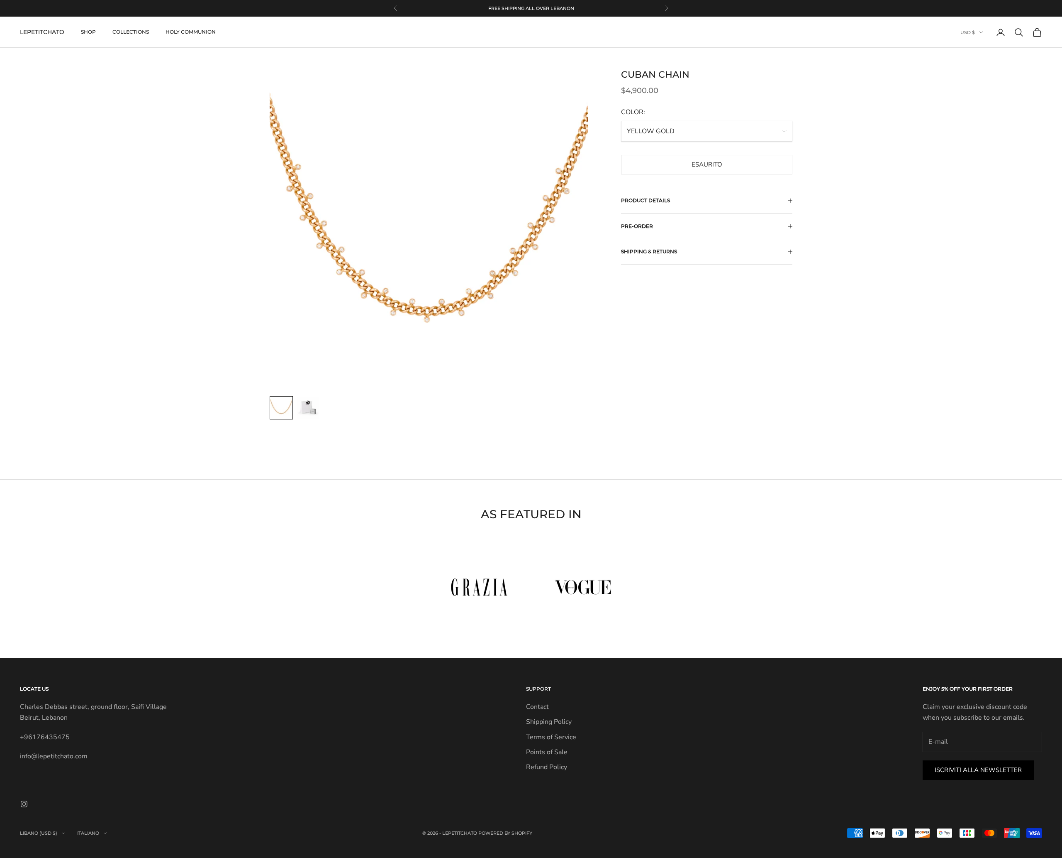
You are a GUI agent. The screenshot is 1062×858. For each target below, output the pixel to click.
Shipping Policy (549, 721)
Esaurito (707, 164)
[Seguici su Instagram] (24, 804)
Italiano (88, 833)
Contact (537, 706)
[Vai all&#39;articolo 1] (281, 407)
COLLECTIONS (130, 32)
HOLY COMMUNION (191, 32)
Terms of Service (551, 737)
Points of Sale (547, 752)
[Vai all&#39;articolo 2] (307, 407)
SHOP (88, 32)
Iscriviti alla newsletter (978, 770)
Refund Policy (546, 767)
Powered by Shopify (505, 833)
